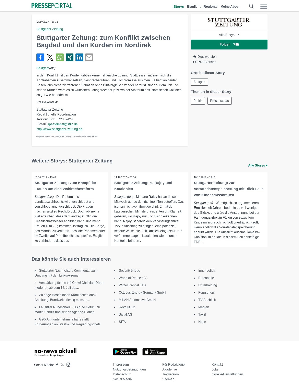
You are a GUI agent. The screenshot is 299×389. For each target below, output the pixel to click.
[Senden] (89, 57)
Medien (203, 307)
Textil (202, 314)
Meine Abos (229, 6)
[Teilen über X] (50, 57)
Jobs (215, 369)
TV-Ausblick (207, 300)
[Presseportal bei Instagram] (67, 364)
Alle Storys (227, 35)
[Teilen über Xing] (69, 57)
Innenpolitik (206, 270)
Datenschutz (122, 374)
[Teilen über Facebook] (40, 57)
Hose (202, 322)
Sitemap (168, 379)
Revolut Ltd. (127, 307)
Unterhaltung (207, 285)
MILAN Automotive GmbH (137, 300)
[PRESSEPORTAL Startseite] (52, 6)
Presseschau (219, 100)
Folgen (225, 44)
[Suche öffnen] (251, 6)
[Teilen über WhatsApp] (60, 57)
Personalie (206, 278)
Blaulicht (194, 6)
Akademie (169, 369)
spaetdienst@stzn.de (62, 124)
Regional (210, 6)
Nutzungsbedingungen (129, 369)
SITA (122, 322)
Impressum (121, 364)
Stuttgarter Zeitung (49, 29)
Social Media (122, 379)
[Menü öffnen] (263, 6)
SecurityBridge (129, 270)
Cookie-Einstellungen (227, 374)
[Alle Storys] (229, 26)
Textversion (170, 374)
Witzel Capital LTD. (133, 285)
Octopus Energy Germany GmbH (142, 292)
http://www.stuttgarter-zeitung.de (59, 129)
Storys (179, 6)
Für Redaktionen (174, 364)
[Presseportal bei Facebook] (56, 365)
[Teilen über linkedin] (79, 57)
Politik (197, 100)
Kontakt (217, 364)
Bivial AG (125, 314)
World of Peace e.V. (133, 278)
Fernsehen (206, 292)
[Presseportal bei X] (61, 365)
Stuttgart (42, 68)
